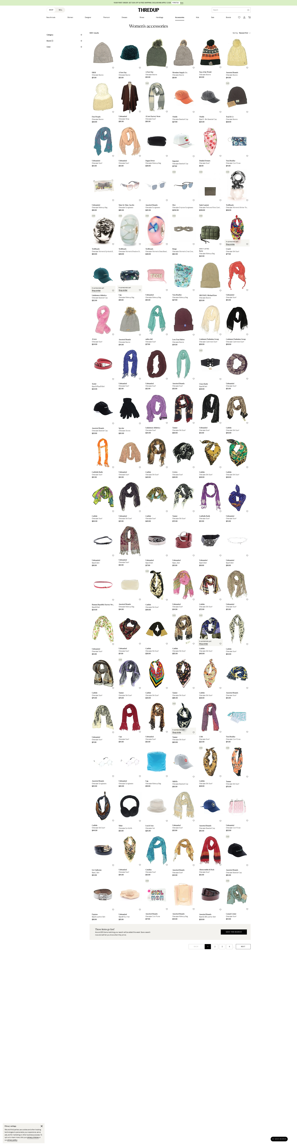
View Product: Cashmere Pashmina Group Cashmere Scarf (210, 325)
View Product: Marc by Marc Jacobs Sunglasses (130, 190)
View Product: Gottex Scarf (183, 457)
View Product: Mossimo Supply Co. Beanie (183, 58)
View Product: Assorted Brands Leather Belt (210, 900)
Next (243, 946)
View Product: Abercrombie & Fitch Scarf (210, 855)
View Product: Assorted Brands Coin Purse (156, 900)
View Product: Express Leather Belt (103, 900)
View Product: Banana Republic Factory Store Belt (103, 590)
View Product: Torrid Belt (103, 369)
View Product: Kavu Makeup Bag (210, 235)
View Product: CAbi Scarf (210, 722)
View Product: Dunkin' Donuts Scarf (210, 147)
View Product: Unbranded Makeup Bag (103, 190)
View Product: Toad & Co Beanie (237, 102)
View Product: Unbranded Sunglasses (130, 767)
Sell (60, 10)
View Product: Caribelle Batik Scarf (103, 457)
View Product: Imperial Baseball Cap (183, 147)
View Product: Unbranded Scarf (103, 147)
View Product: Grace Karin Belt (210, 369)
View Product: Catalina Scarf (156, 855)
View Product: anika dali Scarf (156, 325)
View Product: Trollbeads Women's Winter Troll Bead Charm (237, 190)
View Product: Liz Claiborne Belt (103, 855)
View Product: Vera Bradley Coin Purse (237, 147)
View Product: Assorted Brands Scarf (183, 369)
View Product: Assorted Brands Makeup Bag (130, 590)
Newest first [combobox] (243, 33)
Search (215, 10)
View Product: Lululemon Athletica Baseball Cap (103, 281)
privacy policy (12, 1140)
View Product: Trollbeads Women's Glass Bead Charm (156, 235)
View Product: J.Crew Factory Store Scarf (156, 102)
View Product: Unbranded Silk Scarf (130, 501)
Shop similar (230, 244)
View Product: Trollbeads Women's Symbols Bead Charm (103, 235)
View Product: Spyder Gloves (130, 414)
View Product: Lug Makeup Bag (130, 281)
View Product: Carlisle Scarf (103, 501)
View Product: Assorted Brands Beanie (237, 58)
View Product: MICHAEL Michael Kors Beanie (210, 281)
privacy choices (33, 1137)
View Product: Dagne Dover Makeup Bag (156, 147)
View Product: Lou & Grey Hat (156, 811)
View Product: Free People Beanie (103, 102)
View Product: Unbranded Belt (103, 546)
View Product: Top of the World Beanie (210, 58)
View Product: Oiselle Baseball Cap (183, 102)
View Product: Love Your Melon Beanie (183, 325)
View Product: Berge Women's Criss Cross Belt (183, 235)
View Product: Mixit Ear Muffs (130, 811)
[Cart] (249, 17)
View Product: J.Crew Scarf (103, 325)
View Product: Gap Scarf (130, 722)
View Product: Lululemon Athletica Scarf (156, 414)
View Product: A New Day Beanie (130, 58)
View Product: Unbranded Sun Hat (130, 900)
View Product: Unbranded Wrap (130, 102)
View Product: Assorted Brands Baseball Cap (103, 414)
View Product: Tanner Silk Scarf (183, 414)
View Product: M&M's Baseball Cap (183, 767)
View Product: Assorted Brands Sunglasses (156, 190)
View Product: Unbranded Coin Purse (237, 811)
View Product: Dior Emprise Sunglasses (183, 190)
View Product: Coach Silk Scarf (237, 235)
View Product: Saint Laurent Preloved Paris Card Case (210, 190)
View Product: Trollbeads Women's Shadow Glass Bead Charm (130, 235)
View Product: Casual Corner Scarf (237, 900)
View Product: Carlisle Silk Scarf (237, 414)
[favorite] (113, 67)
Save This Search (234, 932)
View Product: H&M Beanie (103, 58)
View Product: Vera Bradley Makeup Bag (183, 281)
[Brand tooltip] (52, 41)
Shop (51, 10)
